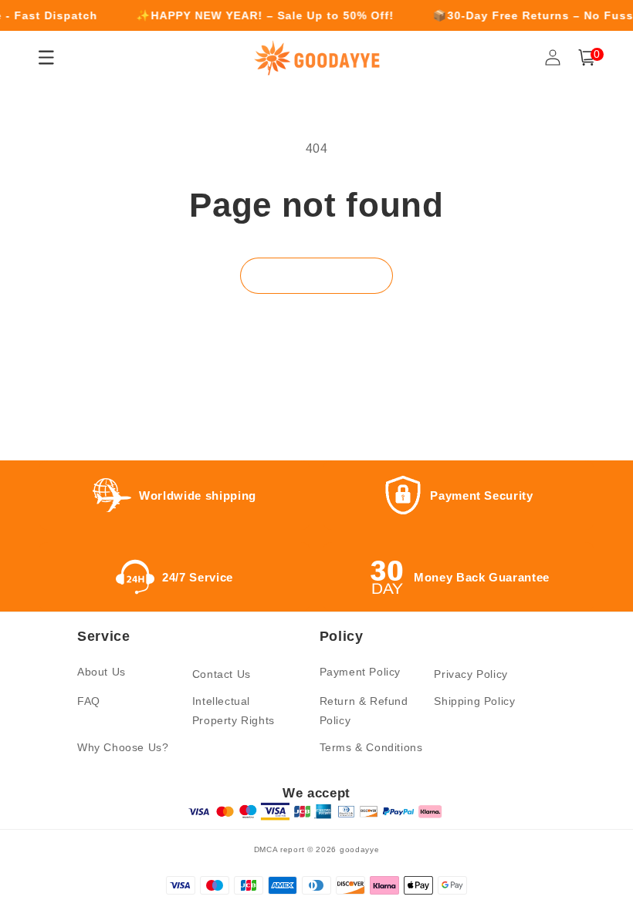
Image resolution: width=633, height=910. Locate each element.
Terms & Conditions (371, 747)
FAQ (88, 701)
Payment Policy (360, 672)
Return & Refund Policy (364, 710)
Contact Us (221, 674)
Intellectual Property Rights (233, 710)
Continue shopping (316, 274)
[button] (587, 57)
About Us (101, 672)
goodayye (360, 849)
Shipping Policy (474, 701)
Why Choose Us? (122, 747)
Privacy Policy (470, 674)
